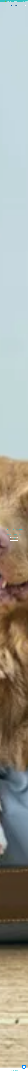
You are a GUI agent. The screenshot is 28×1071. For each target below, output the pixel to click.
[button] (2, 5)
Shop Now (14, 539)
